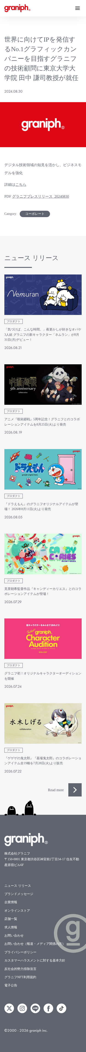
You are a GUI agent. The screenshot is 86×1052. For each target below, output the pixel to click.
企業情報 (10, 902)
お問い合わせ (14, 935)
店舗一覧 (10, 919)
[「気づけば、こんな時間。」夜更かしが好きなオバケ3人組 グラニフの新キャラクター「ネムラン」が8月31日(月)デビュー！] (43, 294)
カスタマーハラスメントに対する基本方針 (34, 960)
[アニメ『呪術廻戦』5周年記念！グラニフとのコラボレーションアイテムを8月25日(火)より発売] (43, 384)
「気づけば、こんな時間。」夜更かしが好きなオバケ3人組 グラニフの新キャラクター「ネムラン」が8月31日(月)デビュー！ (42, 334)
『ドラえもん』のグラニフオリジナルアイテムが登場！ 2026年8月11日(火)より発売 (41, 506)
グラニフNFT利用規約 (20, 977)
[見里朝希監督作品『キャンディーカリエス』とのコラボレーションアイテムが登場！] (43, 554)
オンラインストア (17, 910)
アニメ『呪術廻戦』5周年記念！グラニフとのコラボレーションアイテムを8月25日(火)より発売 (42, 422)
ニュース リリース (17, 885)
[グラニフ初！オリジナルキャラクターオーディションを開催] (43, 638)
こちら (20, 184)
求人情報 (10, 927)
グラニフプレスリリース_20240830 (40, 196)
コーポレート (34, 214)
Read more (56, 790)
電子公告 (10, 985)
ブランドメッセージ (18, 894)
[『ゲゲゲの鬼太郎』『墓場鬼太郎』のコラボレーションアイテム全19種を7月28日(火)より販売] (43, 723)
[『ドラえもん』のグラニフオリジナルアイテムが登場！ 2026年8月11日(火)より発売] (43, 469)
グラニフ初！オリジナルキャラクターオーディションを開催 (42, 676)
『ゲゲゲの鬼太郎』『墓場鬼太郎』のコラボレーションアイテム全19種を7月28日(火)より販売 (42, 760)
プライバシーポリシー (20, 952)
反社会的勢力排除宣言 (20, 969)
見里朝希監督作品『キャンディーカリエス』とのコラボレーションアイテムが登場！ (42, 591)
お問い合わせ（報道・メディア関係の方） (34, 943)
